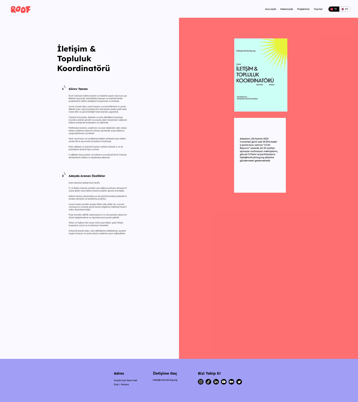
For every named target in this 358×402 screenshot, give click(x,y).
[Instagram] (200, 382)
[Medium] (231, 382)
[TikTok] (208, 382)
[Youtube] (224, 382)
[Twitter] (239, 382)
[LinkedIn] (216, 382)
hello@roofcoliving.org (252, 157)
